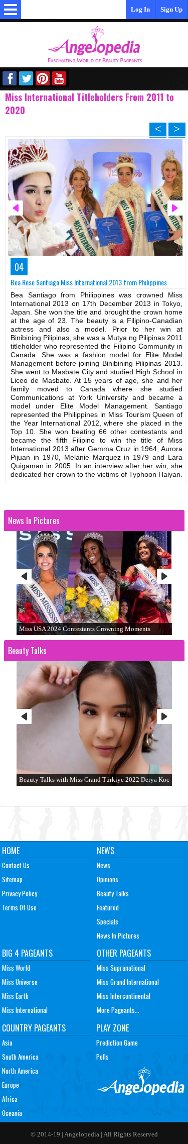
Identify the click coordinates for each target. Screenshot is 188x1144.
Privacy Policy (19, 893)
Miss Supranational (121, 968)
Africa (10, 1099)
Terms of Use (19, 907)
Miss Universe (20, 982)
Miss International (25, 1010)
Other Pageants (124, 953)
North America (20, 1071)
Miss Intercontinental (123, 996)
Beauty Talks (113, 893)
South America (20, 1057)
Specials (107, 921)
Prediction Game (117, 1042)
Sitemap (12, 879)
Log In (140, 9)
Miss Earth (15, 996)
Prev (24, 576)
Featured (108, 907)
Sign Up (171, 9)
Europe (10, 1085)
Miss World (16, 968)
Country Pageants (34, 1028)
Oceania (12, 1113)
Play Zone (112, 1028)
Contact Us (16, 865)
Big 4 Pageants (27, 953)
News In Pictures (118, 935)
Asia (7, 1042)
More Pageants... (118, 1010)
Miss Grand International (128, 982)
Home (11, 851)
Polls (102, 1057)
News (105, 851)
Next (164, 576)
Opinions (107, 879)
